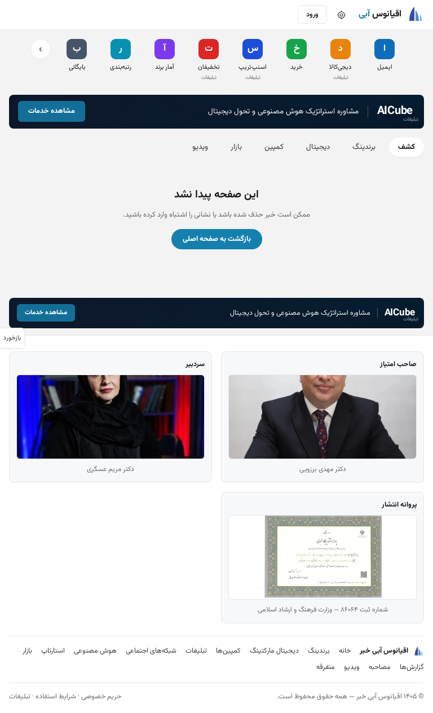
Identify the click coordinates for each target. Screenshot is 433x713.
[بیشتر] (40, 49)
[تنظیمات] (341, 14)
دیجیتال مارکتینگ (274, 651)
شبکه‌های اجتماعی (151, 651)
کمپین (274, 147)
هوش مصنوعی (95, 651)
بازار (236, 147)
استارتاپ (53, 651)
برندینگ (363, 147)
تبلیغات (196, 651)
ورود (312, 14)
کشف (406, 147)
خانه (345, 651)
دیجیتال (318, 147)
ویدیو (200, 147)
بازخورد (12, 338)
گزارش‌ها (412, 667)
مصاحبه (380, 667)
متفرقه (325, 667)
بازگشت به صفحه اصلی (217, 239)
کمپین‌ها (228, 651)
